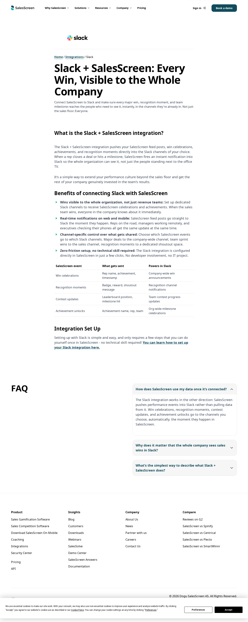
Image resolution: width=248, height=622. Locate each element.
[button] (57, 8)
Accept (228, 610)
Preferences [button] (150, 610)
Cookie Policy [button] (77, 610)
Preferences (198, 610)
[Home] (22, 8)
